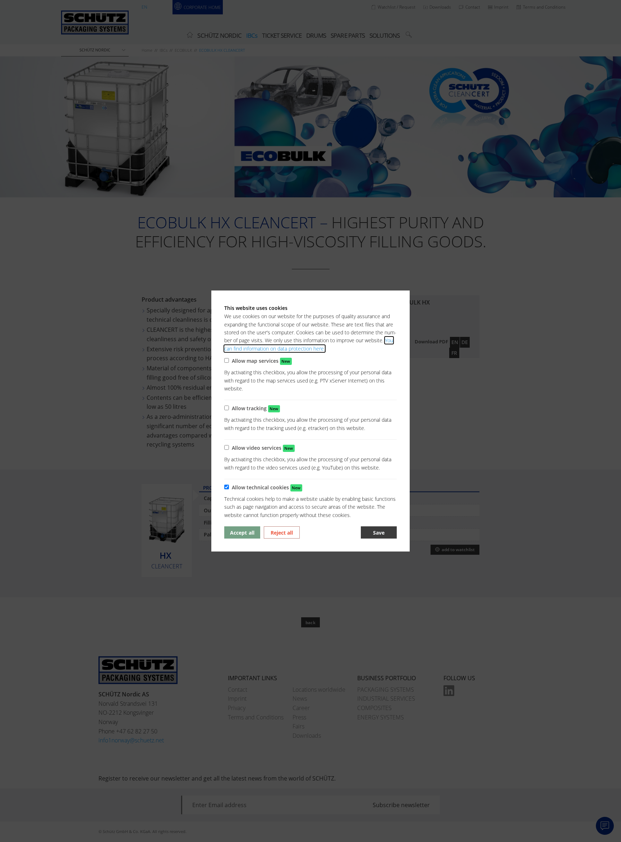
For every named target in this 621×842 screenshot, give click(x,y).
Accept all (242, 532)
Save (379, 532)
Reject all (282, 532)
